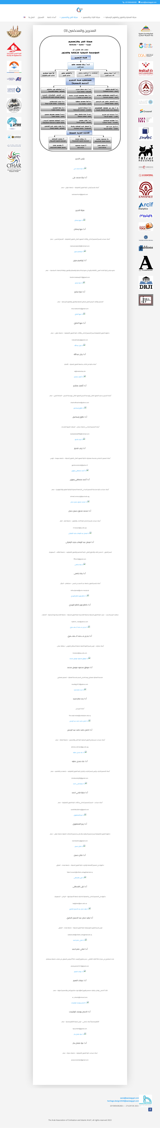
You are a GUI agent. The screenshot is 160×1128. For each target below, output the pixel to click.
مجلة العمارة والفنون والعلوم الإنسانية (120, 17)
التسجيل (41, 17)
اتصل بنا (31, 17)
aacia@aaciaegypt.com (129, 1098)
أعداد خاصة (51, 17)
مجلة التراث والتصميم (91, 17)
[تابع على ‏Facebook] (150, 1109)
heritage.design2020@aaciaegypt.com (123, 1101)
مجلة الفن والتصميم (69, 17)
